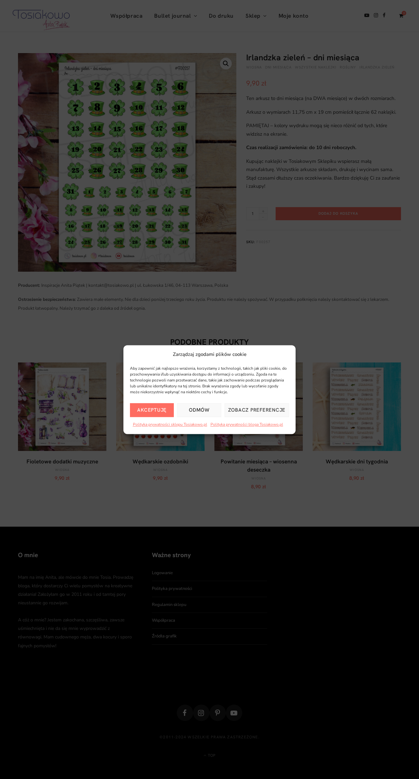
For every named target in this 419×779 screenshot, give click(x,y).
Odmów (199, 410)
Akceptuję (152, 410)
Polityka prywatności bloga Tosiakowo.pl (246, 424)
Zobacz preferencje (257, 410)
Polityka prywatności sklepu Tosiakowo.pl (170, 424)
